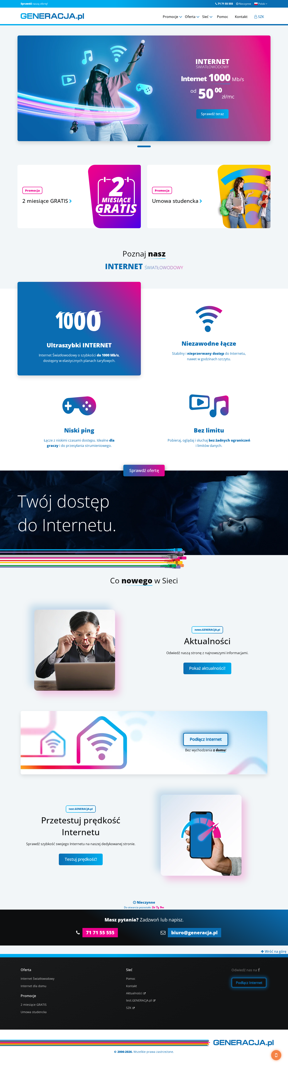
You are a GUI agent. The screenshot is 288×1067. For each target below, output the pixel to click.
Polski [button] (262, 3)
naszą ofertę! (34, 3)
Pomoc (130, 979)
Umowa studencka (34, 1012)
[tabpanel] (144, 88)
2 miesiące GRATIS (34, 1005)
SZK (128, 1008)
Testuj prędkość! (81, 859)
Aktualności (134, 993)
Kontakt (131, 986)
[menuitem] (259, 17)
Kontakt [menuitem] (241, 16)
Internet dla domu (33, 986)
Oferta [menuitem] (190, 16)
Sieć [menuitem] (205, 16)
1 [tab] (144, 146)
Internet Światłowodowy (37, 979)
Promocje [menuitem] (170, 16)
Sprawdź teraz (212, 114)
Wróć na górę (273, 951)
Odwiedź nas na (245, 970)
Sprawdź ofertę (144, 470)
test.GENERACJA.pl (139, 1000)
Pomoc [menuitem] (222, 16)
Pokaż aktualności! (207, 668)
